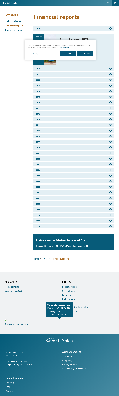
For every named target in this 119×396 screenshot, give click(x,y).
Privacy (68, 364)
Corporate (16, 323)
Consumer (13, 290)
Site (67, 360)
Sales (67, 290)
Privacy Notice (64, 47)
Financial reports (15, 25)
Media (12, 286)
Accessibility (73, 368)
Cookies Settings (33, 54)
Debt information (15, 29)
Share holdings (14, 20)
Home (36, 258)
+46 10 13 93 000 (62, 307)
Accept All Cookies (85, 54)
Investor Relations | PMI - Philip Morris (60, 245)
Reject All (68, 54)
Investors (11, 15)
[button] (108, 3)
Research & (74, 306)
